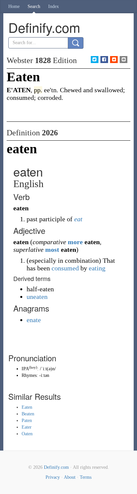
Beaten (28, 413)
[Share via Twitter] (94, 59)
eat (78, 219)
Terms (85, 477)
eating (97, 268)
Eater (27, 427)
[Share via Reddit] (114, 59)
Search (34, 6)
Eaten (27, 407)
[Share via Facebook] (104, 59)
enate (34, 319)
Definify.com (56, 467)
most (52, 249)
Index (53, 6)
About (69, 477)
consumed (65, 268)
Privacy (53, 477)
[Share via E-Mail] (123, 59)
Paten (27, 420)
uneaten (37, 296)
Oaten (27, 433)
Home (14, 6)
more (75, 242)
